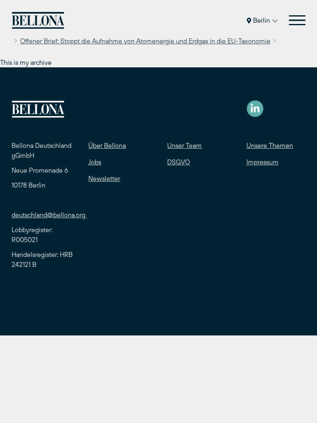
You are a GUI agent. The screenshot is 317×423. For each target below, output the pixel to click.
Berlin (261, 20)
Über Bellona (107, 145)
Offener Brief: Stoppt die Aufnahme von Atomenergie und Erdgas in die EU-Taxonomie (145, 41)
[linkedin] (255, 108)
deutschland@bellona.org (49, 215)
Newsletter (104, 178)
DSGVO (178, 162)
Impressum (262, 162)
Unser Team (184, 145)
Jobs (94, 162)
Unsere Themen (269, 145)
